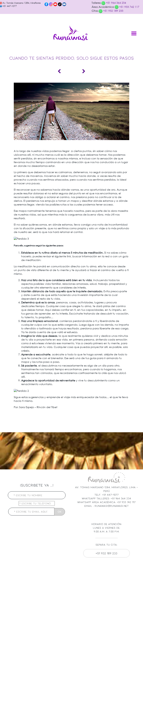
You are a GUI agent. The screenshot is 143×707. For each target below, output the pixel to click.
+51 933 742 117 (128, 7)
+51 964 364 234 (115, 2)
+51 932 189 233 (112, 10)
